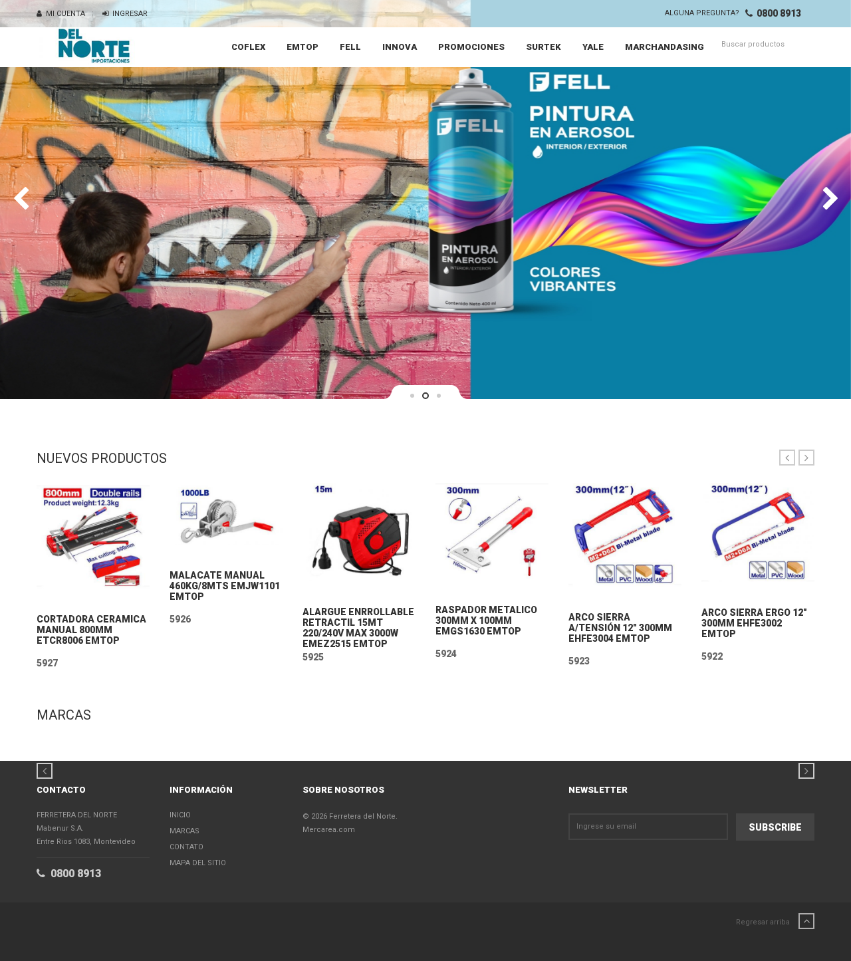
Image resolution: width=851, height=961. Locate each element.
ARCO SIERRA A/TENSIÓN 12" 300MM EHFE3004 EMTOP (620, 628)
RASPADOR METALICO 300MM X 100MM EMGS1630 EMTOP (486, 620)
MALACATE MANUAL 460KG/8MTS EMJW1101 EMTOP (225, 586)
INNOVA (399, 47)
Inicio (180, 815)
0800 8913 (777, 13)
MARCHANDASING (664, 47)
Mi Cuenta (63, 13)
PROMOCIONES (471, 47)
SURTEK (543, 47)
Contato (186, 847)
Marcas (184, 831)
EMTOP (302, 47)
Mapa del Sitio (198, 863)
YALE (593, 47)
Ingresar (128, 13)
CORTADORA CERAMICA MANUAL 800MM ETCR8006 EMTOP (91, 630)
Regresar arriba (764, 922)
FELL (350, 47)
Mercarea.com (329, 829)
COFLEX (248, 47)
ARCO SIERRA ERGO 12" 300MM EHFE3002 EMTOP (754, 623)
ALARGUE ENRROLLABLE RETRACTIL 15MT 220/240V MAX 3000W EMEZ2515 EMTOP (358, 628)
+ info (93, 595)
